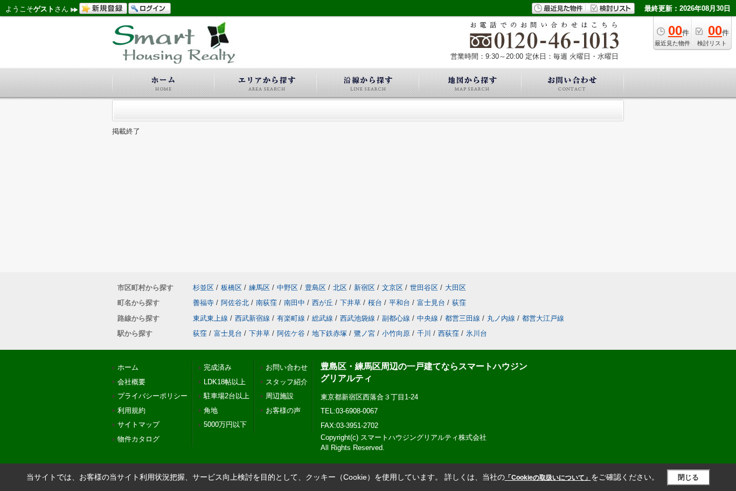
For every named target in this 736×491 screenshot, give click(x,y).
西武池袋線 (357, 318)
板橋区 (231, 287)
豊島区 (315, 287)
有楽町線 (291, 318)
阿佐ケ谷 (291, 333)
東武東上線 (210, 318)
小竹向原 (396, 333)
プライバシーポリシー (152, 396)
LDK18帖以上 (225, 382)
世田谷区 (424, 287)
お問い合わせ (287, 367)
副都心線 (396, 318)
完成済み (218, 367)
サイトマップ (138, 424)
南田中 (294, 303)
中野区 (287, 287)
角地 (211, 410)
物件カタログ (138, 439)
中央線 (427, 318)
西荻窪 (448, 333)
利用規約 (131, 410)
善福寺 (203, 303)
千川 (424, 333)
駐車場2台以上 (226, 396)
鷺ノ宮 (364, 333)
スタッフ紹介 (287, 382)
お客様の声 (283, 410)
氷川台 (476, 333)
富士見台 (431, 303)
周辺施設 (280, 396)
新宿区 (364, 287)
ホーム (127, 367)
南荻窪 (266, 303)
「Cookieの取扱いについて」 (548, 477)
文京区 (392, 287)
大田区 (455, 287)
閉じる (688, 477)
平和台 (399, 303)
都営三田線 (462, 318)
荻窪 (459, 303)
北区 (340, 287)
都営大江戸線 (543, 318)
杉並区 (203, 287)
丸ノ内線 (501, 318)
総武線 (322, 318)
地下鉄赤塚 (329, 333)
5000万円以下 (225, 424)
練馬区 (259, 287)
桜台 (375, 303)
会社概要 (131, 382)
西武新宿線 (252, 318)
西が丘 (322, 303)
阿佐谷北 (235, 303)
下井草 (350, 303)
